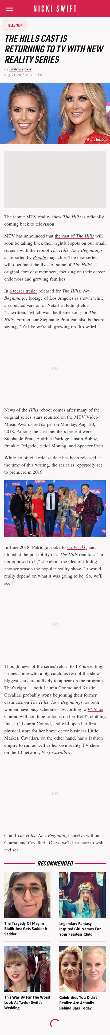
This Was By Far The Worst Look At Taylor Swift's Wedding (27, 1002)
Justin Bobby (84, 438)
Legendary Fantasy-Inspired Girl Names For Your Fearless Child (80, 929)
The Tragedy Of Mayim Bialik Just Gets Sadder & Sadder (25, 928)
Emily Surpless (20, 69)
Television (14, 25)
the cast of (74, 235)
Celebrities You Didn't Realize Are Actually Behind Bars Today (78, 1003)
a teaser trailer (23, 290)
